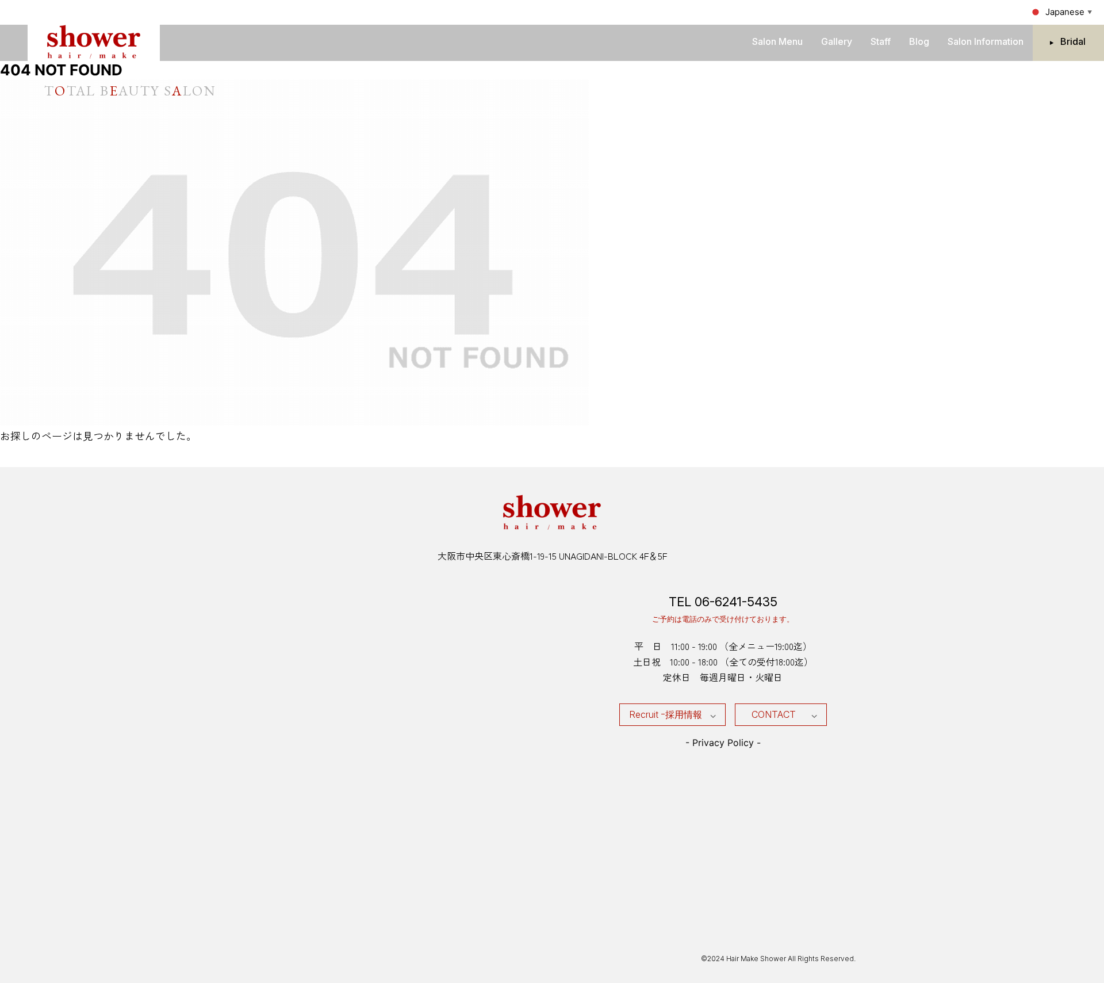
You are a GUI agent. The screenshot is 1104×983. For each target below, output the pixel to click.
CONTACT (774, 714)
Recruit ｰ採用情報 (665, 714)
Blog (919, 41)
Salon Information (985, 41)
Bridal (1073, 41)
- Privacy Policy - (723, 742)
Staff (881, 41)
